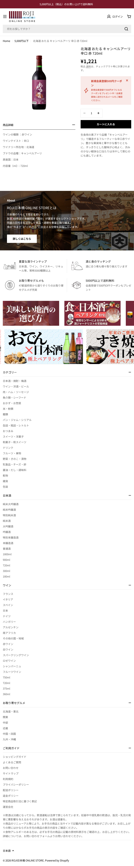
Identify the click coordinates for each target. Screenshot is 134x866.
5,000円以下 (21, 41)
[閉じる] (127, 80)
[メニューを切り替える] (5, 16)
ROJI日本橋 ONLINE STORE (28, 860)
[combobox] (67, 29)
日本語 (7, 850)
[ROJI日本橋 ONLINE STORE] (31, 313)
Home (6, 41)
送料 (88, 66)
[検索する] (126, 29)
